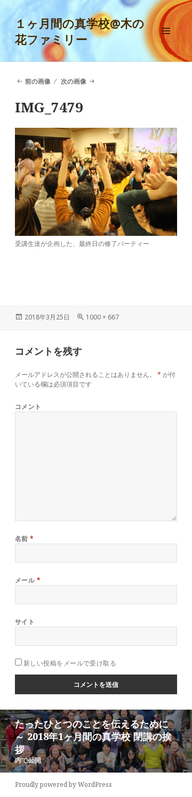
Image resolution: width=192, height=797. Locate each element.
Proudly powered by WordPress (63, 784)
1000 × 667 (102, 317)
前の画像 (38, 81)
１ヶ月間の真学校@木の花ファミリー (80, 31)
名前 (24, 538)
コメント (28, 406)
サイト (25, 621)
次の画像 (73, 81)
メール (28, 580)
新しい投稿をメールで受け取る (70, 663)
